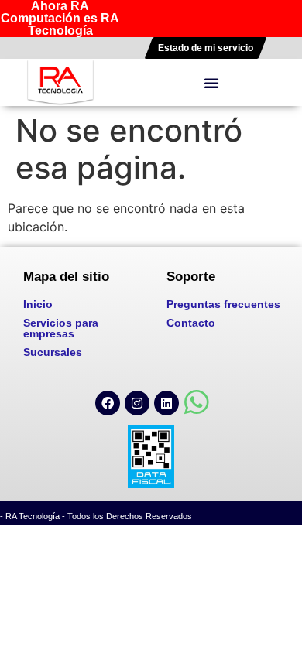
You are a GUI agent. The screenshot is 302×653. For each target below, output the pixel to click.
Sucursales (52, 352)
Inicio (38, 304)
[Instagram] (137, 403)
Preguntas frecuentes (223, 304)
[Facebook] (107, 403)
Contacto (190, 322)
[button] (211, 82)
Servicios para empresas (60, 328)
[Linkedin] (166, 403)
